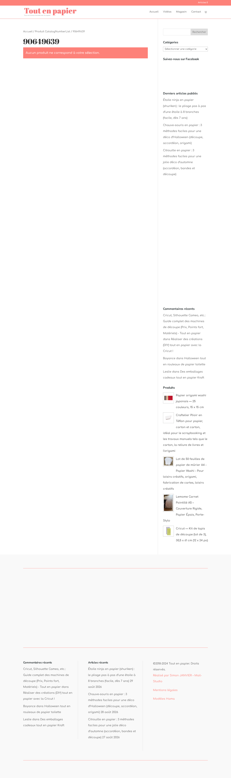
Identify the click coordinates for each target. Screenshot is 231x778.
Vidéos (167, 12)
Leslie (167, 371)
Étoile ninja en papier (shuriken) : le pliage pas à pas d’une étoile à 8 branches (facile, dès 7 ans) (111, 675)
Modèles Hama (164, 698)
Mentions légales (165, 690)
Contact (196, 12)
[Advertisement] (185, 245)
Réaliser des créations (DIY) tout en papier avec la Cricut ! (182, 345)
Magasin (181, 12)
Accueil (153, 12)
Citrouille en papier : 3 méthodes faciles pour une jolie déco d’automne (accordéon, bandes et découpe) (182, 162)
